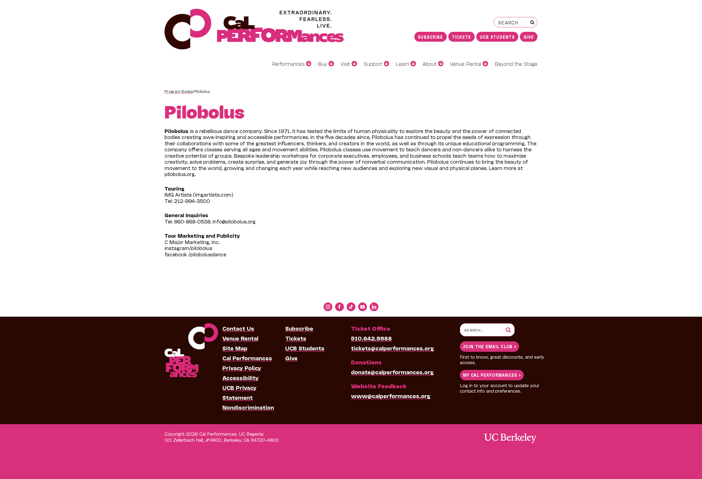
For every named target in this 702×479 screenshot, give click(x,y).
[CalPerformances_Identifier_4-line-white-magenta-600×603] (191, 326)
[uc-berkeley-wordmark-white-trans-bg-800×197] (510, 432)
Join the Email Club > (489, 346)
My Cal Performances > (492, 374)
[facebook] (339, 306)
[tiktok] (351, 306)
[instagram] (328, 306)
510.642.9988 (371, 338)
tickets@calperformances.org (392, 348)
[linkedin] (374, 306)
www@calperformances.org (391, 395)
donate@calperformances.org (392, 372)
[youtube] (362, 306)
